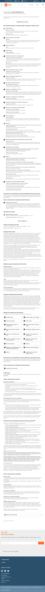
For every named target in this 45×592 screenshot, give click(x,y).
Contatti (3, 578)
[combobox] (20, 5)
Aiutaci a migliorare (5, 580)
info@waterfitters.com (6, 577)
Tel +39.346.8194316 (5, 573)
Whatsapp (4, 575)
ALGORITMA (7, 590)
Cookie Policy (6, 375)
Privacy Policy (15, 551)
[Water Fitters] (8, 4)
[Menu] (1, 4)
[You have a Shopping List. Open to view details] (43, 5)
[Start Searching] (15, 5)
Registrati (3, 582)
